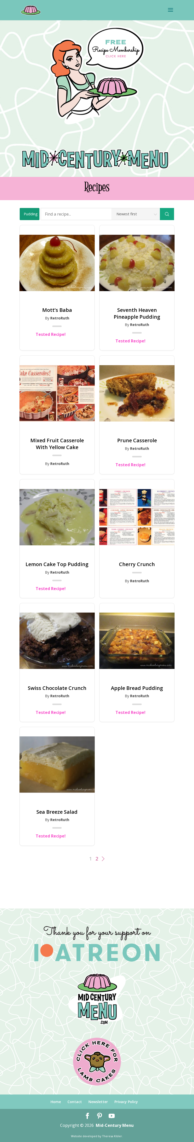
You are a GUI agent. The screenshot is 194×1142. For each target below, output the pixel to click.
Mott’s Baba (57, 310)
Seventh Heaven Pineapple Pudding (137, 313)
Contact (74, 1101)
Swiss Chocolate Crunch (57, 688)
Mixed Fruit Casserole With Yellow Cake (57, 443)
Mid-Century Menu (115, 1125)
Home (56, 1101)
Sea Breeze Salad (57, 812)
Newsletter (98, 1101)
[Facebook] (87, 1116)
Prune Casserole (137, 440)
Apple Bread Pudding (137, 688)
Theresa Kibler (112, 1136)
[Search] (167, 214)
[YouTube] (112, 1116)
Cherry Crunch (137, 564)
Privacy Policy (126, 1101)
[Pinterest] (99, 1116)
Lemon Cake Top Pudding (57, 564)
